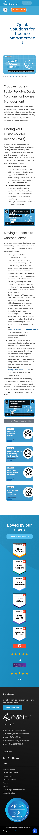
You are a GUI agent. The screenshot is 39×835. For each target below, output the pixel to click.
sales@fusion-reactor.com (18, 370)
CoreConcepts (16, 831)
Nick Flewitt (13, 77)
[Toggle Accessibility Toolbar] (35, 830)
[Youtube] (13, 758)
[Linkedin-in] (17, 758)
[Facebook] (4, 758)
